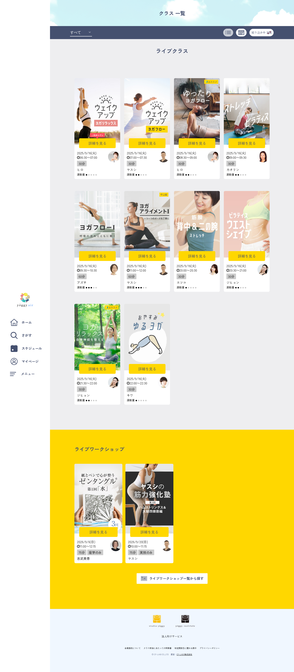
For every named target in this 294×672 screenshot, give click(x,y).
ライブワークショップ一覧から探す (176, 578)
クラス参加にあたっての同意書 (158, 648)
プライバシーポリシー (210, 648)
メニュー (28, 373)
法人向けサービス (172, 636)
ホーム (27, 322)
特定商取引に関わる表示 (186, 648)
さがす (27, 335)
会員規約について (133, 648)
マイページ (30, 361)
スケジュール (32, 348)
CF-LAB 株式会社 (184, 654)
